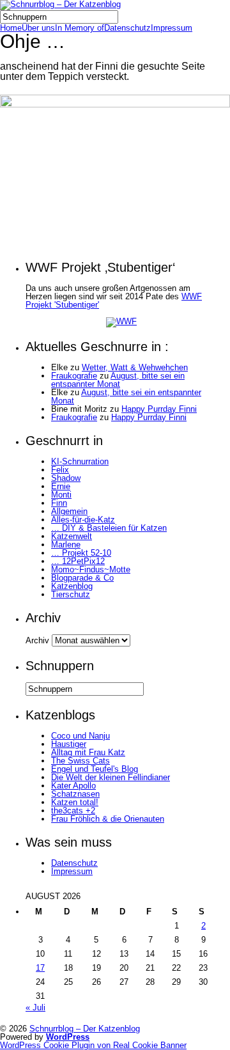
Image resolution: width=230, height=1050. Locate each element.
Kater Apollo (73, 785)
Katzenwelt (71, 536)
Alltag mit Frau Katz (88, 752)
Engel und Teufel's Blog (94, 769)
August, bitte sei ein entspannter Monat (118, 380)
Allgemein (69, 511)
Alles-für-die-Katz (83, 519)
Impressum (171, 28)
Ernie (60, 486)
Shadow (65, 478)
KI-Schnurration (80, 461)
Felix (60, 469)
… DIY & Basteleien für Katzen (109, 528)
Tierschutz (70, 594)
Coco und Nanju (80, 735)
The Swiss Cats (80, 760)
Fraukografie (74, 375)
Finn (59, 503)
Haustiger (68, 744)
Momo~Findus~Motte (90, 569)
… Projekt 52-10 (81, 553)
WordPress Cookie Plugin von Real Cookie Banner (93, 1045)
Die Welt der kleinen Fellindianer (110, 777)
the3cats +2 (73, 810)
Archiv (37, 640)
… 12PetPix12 (78, 561)
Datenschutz (127, 28)
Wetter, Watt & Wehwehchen (135, 367)
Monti (61, 494)
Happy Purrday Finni (159, 409)
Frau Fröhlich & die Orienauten (107, 819)
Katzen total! (74, 802)
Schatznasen (75, 794)
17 (40, 968)
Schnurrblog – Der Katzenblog (84, 1028)
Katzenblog (72, 586)
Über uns (38, 28)
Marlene (65, 544)
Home (11, 28)
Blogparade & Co (82, 578)
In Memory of (79, 28)
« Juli (35, 1007)
